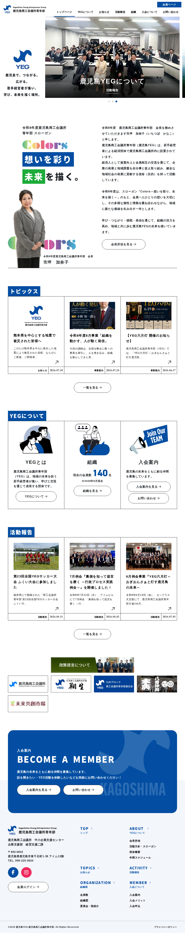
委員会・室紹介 (89, 906)
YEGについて (85, 11)
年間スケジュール (140, 857)
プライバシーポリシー (165, 927)
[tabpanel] (112, 57)
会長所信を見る (122, 244)
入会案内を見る (147, 486)
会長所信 (135, 840)
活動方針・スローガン (143, 846)
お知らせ (104, 11)
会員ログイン (26, 887)
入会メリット (138, 900)
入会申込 (135, 906)
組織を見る (91, 490)
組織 (133, 11)
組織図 (95, 884)
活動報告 (120, 11)
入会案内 (135, 894)
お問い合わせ (170, 11)
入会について (149, 11)
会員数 (84, 894)
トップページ (64, 11)
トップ (84, 830)
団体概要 (135, 852)
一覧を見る (91, 387)
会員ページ (169, 4)
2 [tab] (113, 101)
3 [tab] (116, 101)
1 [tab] (109, 101)
